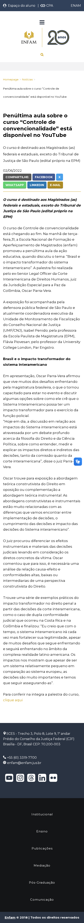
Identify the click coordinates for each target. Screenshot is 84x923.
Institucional (42, 814)
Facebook (44, 177)
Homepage (11, 79)
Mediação (42, 865)
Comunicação (42, 899)
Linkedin (37, 185)
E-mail (55, 185)
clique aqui (13, 700)
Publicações (42, 848)
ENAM (76, 6)
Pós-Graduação (42, 882)
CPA (49, 6)
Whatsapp (15, 185)
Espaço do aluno (20, 6)
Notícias (27, 79)
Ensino (42, 831)
